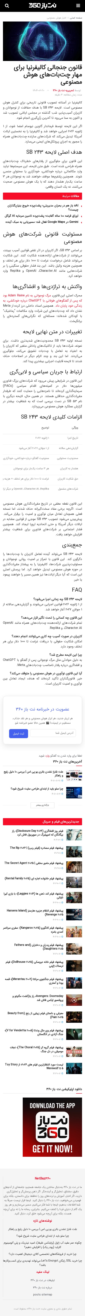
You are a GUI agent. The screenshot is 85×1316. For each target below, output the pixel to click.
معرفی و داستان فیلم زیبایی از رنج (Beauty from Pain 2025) (35, 1015)
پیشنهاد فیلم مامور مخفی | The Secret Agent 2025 (33, 863)
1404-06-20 (38, 90)
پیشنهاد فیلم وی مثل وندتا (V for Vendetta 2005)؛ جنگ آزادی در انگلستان (34, 1032)
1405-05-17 (56, 793)
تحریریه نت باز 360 (63, 90)
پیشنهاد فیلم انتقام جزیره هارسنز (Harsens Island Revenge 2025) (35, 913)
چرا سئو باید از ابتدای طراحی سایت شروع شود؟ (37, 789)
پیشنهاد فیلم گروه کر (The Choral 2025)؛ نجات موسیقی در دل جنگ (36, 1049)
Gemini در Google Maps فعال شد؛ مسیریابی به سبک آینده (42, 222)
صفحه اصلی (76, 18)
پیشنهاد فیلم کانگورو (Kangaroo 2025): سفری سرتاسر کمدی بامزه (33, 930)
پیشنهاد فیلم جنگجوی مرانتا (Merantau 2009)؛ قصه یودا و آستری (34, 981)
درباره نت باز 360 (42, 1287)
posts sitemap (42, 1295)
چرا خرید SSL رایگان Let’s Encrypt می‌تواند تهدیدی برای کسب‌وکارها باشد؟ (42, 1263)
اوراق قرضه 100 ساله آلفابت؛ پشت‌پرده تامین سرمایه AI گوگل (41, 216)
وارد (47, 756)
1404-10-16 (57, 1022)
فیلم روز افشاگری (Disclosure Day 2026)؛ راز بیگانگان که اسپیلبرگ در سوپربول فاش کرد (37, 833)
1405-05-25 (56, 780)
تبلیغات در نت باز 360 (43, 1280)
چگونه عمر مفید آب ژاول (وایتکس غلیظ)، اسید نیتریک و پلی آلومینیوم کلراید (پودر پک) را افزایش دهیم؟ (43, 1245)
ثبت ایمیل (18, 735)
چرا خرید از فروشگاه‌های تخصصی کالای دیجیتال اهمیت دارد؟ (42, 1254)
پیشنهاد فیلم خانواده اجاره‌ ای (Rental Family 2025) (34, 878)
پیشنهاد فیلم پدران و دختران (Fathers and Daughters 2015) (38, 947)
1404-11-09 (57, 883)
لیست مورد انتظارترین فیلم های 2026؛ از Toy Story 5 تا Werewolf (34, 1066)
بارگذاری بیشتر (42, 805)
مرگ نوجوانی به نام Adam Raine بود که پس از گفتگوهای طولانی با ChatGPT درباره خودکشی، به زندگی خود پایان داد (42, 300)
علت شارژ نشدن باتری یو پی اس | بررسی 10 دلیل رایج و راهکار (33, 774)
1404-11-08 (57, 902)
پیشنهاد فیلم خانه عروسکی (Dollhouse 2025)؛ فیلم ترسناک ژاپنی (34, 964)
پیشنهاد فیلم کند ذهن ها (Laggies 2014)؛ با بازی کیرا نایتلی (33, 896)
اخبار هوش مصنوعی (56, 18)
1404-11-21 (57, 839)
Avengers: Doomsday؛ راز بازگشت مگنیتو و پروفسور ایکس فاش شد (37, 998)
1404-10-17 (57, 954)
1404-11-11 (57, 853)
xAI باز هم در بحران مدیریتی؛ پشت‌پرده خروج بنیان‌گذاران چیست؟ (43, 207)
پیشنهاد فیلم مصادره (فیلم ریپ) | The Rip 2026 (36, 848)
